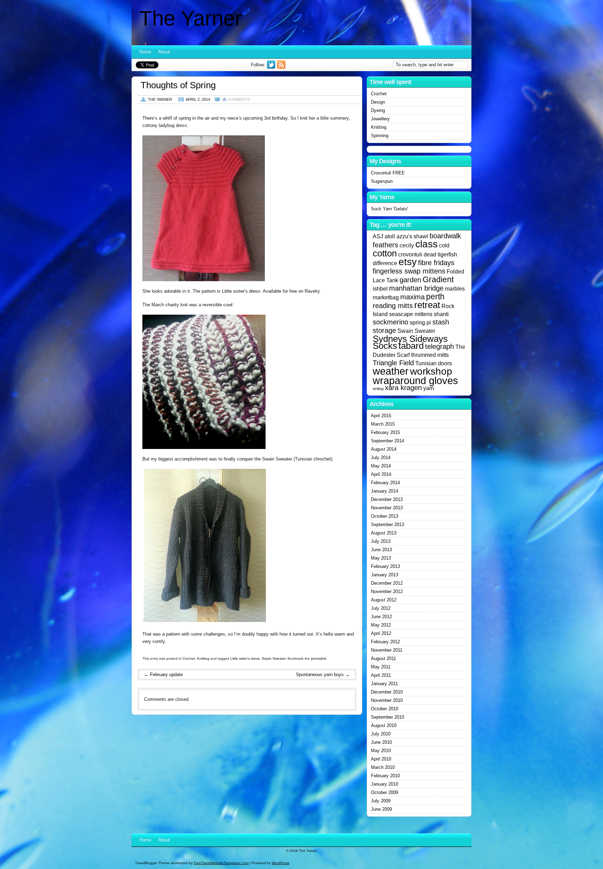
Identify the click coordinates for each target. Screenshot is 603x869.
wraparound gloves (415, 380)
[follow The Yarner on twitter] (272, 67)
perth (435, 296)
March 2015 (383, 424)
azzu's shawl (412, 236)
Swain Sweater (273, 658)
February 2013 (385, 566)
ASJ (378, 236)
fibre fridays (436, 263)
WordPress (280, 863)
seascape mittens (410, 314)
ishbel (380, 288)
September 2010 (387, 717)
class (426, 244)
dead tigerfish (440, 254)
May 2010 (381, 750)
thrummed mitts (430, 355)
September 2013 (387, 524)
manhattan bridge (416, 288)
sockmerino (390, 322)
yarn (428, 388)
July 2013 (380, 541)
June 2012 (381, 616)
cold (444, 245)
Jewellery (380, 118)
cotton (385, 253)
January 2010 (384, 784)
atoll (390, 236)
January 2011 (384, 683)
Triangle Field (393, 363)
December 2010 (387, 692)
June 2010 (381, 742)
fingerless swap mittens (409, 271)
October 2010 (384, 708)
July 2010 (380, 733)
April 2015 (381, 415)
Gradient (438, 279)
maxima (412, 297)
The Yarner (190, 18)
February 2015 (385, 432)
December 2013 (387, 499)
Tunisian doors (433, 363)
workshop (431, 371)
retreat (427, 305)
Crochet (189, 658)
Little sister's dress (245, 658)
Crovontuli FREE (388, 172)
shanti (441, 314)
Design (378, 102)
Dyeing (378, 110)
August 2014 (383, 449)
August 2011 (383, 658)
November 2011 (386, 650)
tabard (411, 346)
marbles (455, 288)
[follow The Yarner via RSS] (282, 67)
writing (378, 389)
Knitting (203, 658)
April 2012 (381, 633)
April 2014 (381, 474)
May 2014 (381, 466)
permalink (318, 658)
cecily (407, 245)
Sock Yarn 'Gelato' (389, 208)
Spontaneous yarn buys (323, 674)
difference (385, 263)
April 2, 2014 (198, 99)
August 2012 (383, 599)
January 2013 (384, 574)
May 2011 (380, 666)
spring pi (420, 322)
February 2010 (385, 775)
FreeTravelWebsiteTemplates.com (221, 863)
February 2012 (385, 641)
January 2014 (384, 491)
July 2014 (380, 457)
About (164, 51)
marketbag (386, 297)
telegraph (439, 346)
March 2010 (383, 767)
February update (163, 674)
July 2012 (380, 608)
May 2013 (381, 558)
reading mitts (393, 305)
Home (145, 51)
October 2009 (384, 792)
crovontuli (410, 254)
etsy (408, 261)
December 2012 (387, 583)
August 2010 (383, 725)
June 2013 (381, 549)
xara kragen (403, 387)
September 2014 (387, 440)
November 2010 (387, 700)
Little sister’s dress (241, 291)
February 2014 (385, 482)
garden (410, 280)
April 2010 (381, 759)
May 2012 (381, 625)
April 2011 (381, 675)
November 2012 (387, 591)
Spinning (379, 135)
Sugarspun (382, 181)
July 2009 (380, 800)
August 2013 (383, 532)
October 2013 (384, 516)
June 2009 (381, 809)
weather (391, 371)
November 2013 (387, 507)
